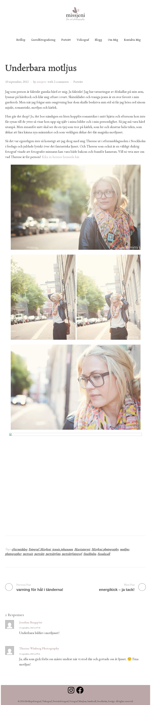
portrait (28, 554)
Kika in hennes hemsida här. (60, 156)
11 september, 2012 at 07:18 (29, 628)
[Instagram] (71, 690)
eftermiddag (19, 549)
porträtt (39, 554)
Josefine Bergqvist (30, 622)
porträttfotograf (72, 554)
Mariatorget (82, 549)
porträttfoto (53, 554)
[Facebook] (80, 690)
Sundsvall (104, 554)
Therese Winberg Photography (39, 648)
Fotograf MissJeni (40, 549)
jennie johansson (62, 549)
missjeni (41, 82)
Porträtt (78, 82)
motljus (124, 549)
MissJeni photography (105, 549)
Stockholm (89, 554)
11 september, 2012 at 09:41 (29, 654)
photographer (13, 554)
